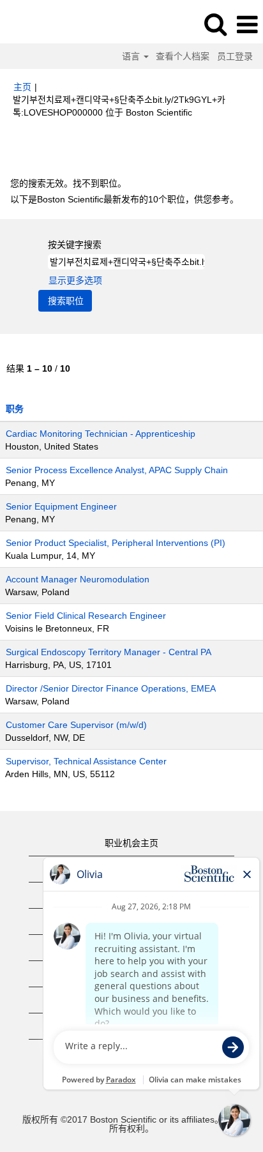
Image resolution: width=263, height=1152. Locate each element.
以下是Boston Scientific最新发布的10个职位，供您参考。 (124, 199)
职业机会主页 (131, 843)
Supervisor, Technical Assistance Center (86, 761)
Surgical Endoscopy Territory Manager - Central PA (108, 652)
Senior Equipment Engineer (61, 506)
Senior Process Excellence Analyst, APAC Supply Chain (117, 470)
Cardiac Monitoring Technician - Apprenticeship (100, 433)
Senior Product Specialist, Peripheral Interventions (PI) (115, 543)
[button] (247, 24)
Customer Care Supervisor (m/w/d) (76, 725)
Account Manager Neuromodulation (77, 579)
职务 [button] (15, 409)
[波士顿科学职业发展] (45, 24)
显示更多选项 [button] (75, 280)
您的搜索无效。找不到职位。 (68, 183)
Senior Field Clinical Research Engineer (86, 615)
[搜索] (215, 24)
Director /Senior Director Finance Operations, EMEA (111, 688)
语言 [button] (132, 56)
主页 (22, 87)
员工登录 (235, 56)
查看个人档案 (182, 56)
